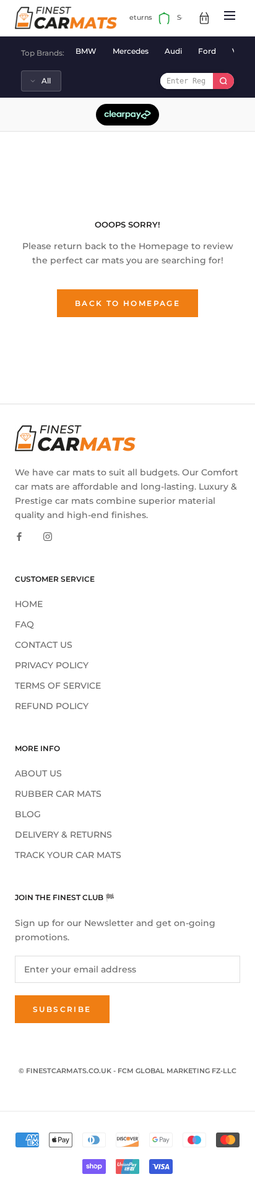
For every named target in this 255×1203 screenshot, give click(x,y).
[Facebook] (19, 536)
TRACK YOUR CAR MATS (68, 855)
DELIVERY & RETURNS (63, 834)
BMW (86, 51)
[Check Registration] (223, 81)
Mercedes (131, 51)
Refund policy (52, 706)
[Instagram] (47, 536)
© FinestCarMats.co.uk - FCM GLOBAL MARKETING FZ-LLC (127, 1070)
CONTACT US (43, 644)
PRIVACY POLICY (52, 665)
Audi (173, 51)
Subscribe (62, 1009)
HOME (29, 604)
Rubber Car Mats (58, 793)
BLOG (28, 814)
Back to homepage (127, 303)
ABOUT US (38, 773)
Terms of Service (58, 685)
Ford (207, 51)
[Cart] (204, 18)
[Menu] (229, 17)
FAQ (24, 624)
